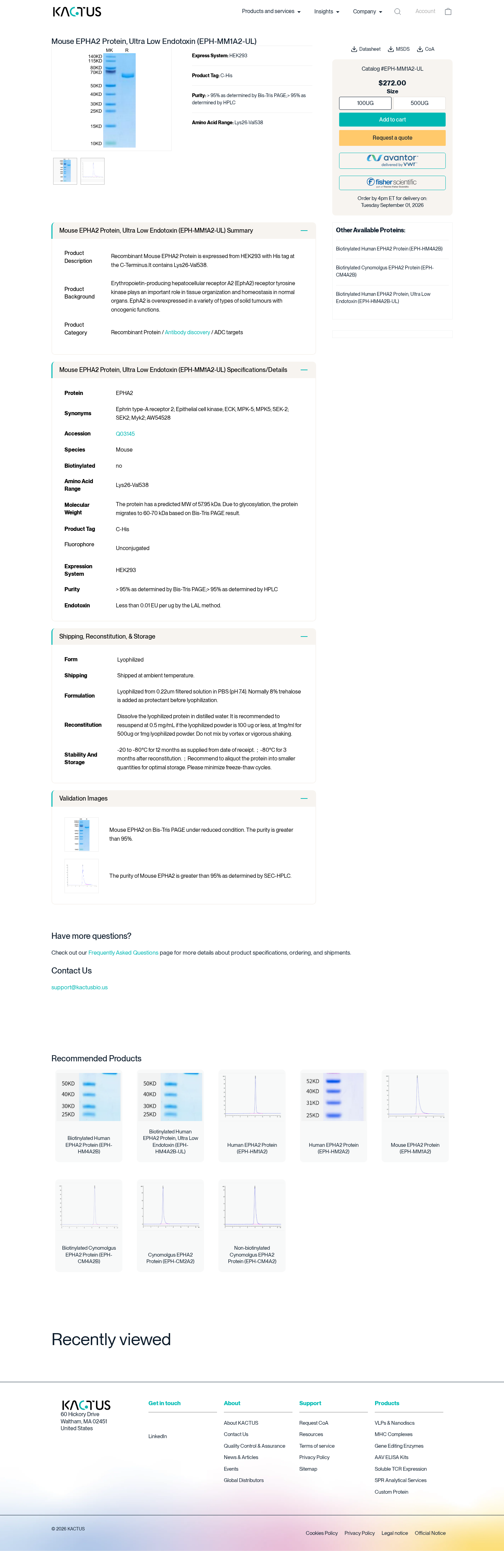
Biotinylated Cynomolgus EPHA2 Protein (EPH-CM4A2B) (89, 1254)
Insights (324, 11)
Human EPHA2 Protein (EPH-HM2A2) (334, 1148)
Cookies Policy (322, 1533)
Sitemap (308, 1469)
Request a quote (392, 138)
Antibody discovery (187, 332)
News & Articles (241, 1457)
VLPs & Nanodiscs (395, 1423)
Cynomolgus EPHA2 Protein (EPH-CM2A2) (170, 1258)
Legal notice (395, 1533)
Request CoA (313, 1423)
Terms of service (317, 1446)
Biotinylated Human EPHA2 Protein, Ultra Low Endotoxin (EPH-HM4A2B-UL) (170, 1142)
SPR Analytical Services (401, 1480)
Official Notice (430, 1533)
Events (231, 1469)
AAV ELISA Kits (391, 1457)
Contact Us (236, 1434)
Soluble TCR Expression (401, 1469)
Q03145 (125, 434)
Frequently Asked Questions (123, 952)
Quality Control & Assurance (254, 1446)
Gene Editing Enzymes (399, 1446)
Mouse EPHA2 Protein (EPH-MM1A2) (415, 1148)
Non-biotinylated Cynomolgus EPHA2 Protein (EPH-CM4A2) (252, 1254)
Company (365, 11)
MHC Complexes (393, 1434)
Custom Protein (391, 1492)
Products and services (269, 11)
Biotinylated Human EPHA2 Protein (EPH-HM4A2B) (389, 249)
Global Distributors (244, 1480)
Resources (311, 1434)
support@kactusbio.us (79, 987)
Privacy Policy (314, 1457)
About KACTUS (241, 1423)
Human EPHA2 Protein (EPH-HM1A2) (252, 1148)
